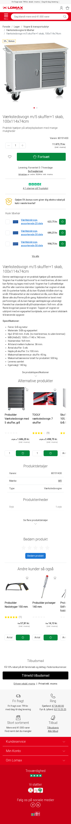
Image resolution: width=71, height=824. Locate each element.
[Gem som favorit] (27, 389)
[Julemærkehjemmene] (30, 790)
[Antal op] (22, 145)
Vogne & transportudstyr (36, 26)
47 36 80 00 (58, 706)
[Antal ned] (8, 145)
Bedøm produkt (35, 555)
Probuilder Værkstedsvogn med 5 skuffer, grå (17, 418)
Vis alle (35, 256)
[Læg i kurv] (23, 453)
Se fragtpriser (35, 171)
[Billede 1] (34, 108)
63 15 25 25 (60, 709)
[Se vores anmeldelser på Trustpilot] (35, 775)
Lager (17, 26)
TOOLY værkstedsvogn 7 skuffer (42, 418)
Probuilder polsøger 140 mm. (43, 604)
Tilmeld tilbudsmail (35, 675)
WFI (60, 481)
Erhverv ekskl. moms (24, 683)
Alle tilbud (53, 731)
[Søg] (65, 17)
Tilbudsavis (53, 727)
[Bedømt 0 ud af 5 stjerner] (11, 433)
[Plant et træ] (38, 790)
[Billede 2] (36, 108)
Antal (9, 637)
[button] (9, 41)
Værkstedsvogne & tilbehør (20, 30)
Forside (6, 26)
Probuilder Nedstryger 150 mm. (16, 604)
